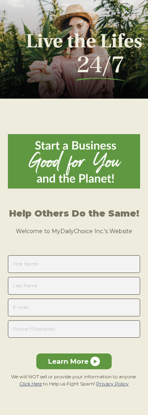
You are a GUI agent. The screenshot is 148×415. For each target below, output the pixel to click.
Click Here (30, 384)
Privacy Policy (112, 384)
